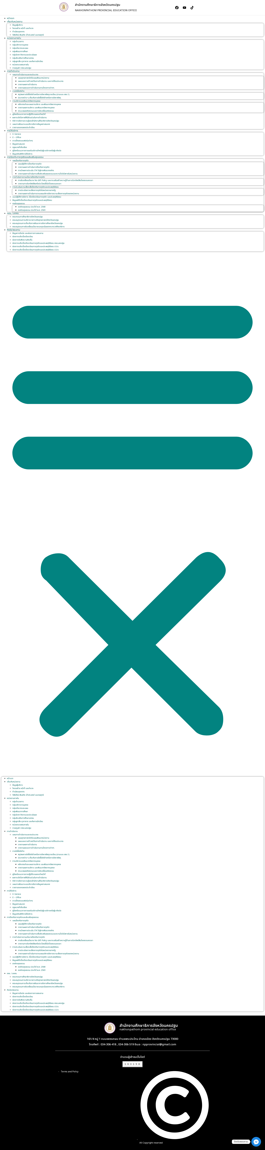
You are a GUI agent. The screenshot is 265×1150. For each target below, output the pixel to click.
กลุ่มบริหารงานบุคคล (20, 44)
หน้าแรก (10, 18)
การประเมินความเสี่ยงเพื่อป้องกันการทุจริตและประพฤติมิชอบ (35, 187)
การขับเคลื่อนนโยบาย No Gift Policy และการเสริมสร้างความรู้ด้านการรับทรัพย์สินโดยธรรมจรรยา (55, 180)
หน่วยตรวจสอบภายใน (20, 64)
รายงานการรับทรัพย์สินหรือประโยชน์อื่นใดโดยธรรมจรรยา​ (39, 183)
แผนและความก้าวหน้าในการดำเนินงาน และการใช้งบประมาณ (40, 81)
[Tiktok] (192, 7)
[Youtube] (184, 7)
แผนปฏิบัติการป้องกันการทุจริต (30, 163)
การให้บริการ (12, 130)
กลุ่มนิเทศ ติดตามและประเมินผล (24, 54)
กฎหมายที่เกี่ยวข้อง (19, 147)
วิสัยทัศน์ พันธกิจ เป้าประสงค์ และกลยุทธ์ (28, 34)
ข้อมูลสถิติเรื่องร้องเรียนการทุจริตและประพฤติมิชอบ (32, 200)
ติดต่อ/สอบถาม (13, 230)
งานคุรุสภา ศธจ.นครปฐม (21, 68)
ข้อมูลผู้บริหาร (17, 25)
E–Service (16, 134)
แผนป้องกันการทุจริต (20, 160)
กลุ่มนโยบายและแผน (20, 48)
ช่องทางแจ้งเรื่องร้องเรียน (22, 236)
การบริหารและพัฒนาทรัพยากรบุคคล (26, 101)
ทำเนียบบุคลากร (18, 31)
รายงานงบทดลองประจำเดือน (23, 127)
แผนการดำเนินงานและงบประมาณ (25, 74)
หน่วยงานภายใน (14, 38)
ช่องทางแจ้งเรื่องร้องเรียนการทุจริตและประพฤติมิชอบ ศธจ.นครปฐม (38, 243)
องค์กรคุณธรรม (18, 203)
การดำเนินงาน (13, 71)
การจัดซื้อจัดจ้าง (18, 91)
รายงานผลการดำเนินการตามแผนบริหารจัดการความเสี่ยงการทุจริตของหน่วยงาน (48, 193)
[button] (132, 514)
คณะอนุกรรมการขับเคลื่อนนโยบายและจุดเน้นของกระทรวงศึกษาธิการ (38, 226)
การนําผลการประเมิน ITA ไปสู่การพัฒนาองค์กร (36, 170)
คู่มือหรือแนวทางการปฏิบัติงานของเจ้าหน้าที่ (29, 114)
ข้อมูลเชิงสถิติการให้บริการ (22, 153)
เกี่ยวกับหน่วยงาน (14, 21)
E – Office (16, 137)
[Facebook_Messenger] (256, 1142)
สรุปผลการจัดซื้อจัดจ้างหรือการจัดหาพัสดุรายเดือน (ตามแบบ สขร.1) (43, 94)
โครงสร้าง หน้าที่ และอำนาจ (22, 28)
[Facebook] (176, 7)
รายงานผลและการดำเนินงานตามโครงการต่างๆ (36, 87)
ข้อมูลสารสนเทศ (18, 144)
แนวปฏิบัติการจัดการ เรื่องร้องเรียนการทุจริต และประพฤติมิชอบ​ (36, 196)
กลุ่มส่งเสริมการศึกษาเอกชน (23, 58)
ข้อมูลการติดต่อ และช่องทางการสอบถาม (27, 233)
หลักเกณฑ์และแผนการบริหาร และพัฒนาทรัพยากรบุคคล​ (39, 104)
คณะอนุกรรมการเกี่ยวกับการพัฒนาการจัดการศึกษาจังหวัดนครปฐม (37, 223)
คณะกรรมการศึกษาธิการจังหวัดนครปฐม (27, 216)
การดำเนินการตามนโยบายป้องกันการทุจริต (28, 177)
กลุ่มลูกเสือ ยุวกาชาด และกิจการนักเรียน (27, 61)
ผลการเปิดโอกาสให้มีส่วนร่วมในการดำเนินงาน (29, 117)
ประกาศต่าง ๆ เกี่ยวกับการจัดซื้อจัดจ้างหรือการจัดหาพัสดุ (39, 97)
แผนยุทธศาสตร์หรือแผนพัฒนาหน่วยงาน (33, 77)
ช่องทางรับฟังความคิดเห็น (22, 239)
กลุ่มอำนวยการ (18, 41)
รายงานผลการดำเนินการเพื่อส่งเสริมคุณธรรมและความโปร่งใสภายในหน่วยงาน (48, 173)
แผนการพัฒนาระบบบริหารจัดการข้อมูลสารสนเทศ (31, 124)
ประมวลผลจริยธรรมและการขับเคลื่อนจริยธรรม (36, 111)
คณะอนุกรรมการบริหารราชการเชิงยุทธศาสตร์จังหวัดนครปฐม (35, 220)
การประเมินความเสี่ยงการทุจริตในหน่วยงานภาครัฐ (37, 190)
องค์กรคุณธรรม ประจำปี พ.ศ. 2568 (31, 206)
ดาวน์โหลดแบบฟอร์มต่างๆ (22, 140)
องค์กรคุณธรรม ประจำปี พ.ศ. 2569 (31, 210)
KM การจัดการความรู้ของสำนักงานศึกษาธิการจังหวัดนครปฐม (35, 120)
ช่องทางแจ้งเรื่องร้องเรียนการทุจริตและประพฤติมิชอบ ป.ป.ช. (35, 246)
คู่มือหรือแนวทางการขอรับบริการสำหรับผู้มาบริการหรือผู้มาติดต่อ (36, 150)
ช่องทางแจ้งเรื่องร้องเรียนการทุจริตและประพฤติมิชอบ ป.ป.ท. (35, 249)
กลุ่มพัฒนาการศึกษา (20, 51)
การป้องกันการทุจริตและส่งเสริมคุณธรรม (25, 157)
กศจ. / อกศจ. (13, 213)
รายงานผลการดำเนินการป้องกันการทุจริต (33, 167)
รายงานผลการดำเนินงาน (27, 84)
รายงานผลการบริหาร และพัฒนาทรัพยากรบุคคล (36, 107)
